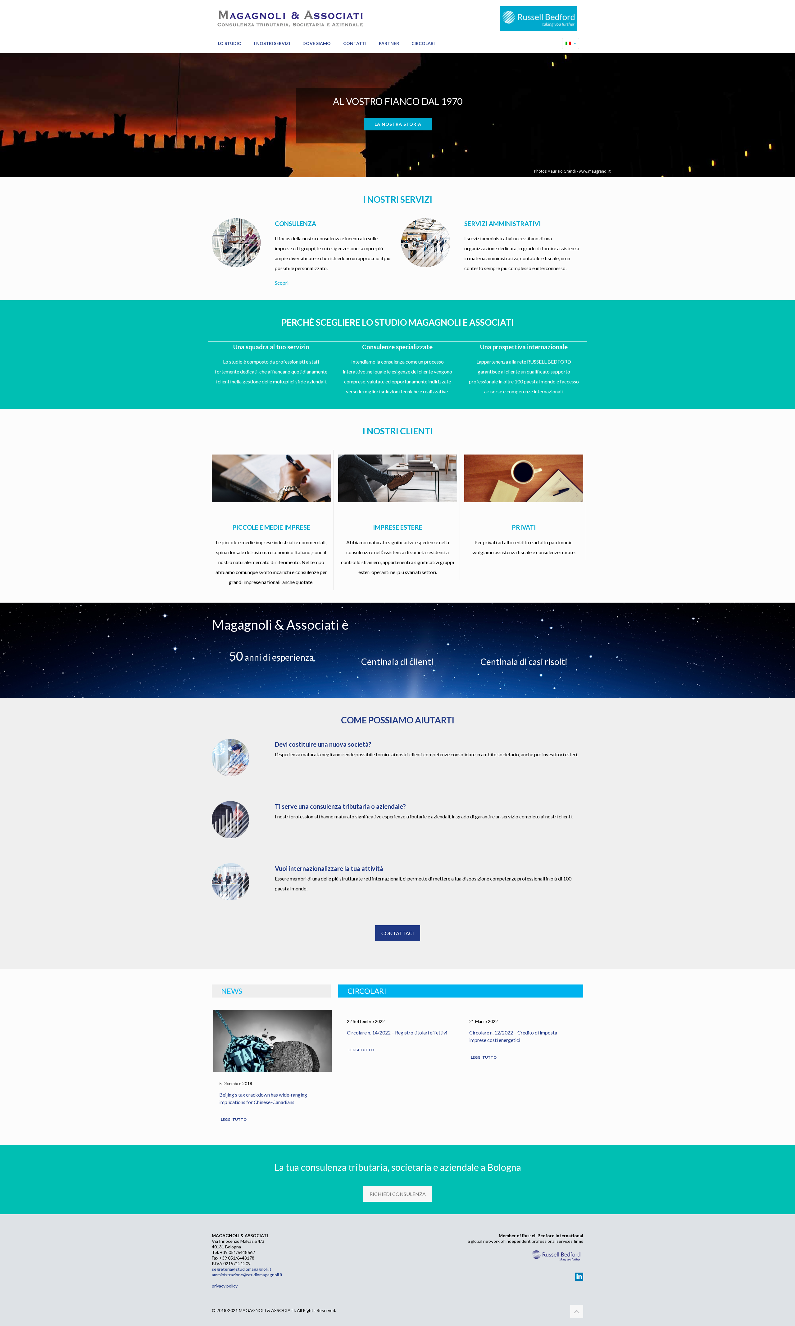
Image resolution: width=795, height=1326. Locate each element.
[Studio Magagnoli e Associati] (289, 17)
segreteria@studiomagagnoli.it (241, 1269)
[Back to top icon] (576, 1311)
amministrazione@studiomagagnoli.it (247, 1274)
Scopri (281, 283)
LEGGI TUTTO (234, 1119)
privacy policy (225, 1285)
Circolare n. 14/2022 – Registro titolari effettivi (397, 1032)
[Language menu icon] (570, 43)
